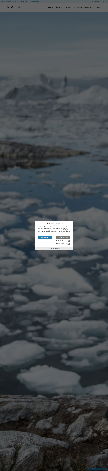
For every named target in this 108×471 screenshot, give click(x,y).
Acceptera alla (44, 237)
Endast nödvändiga (63, 237)
